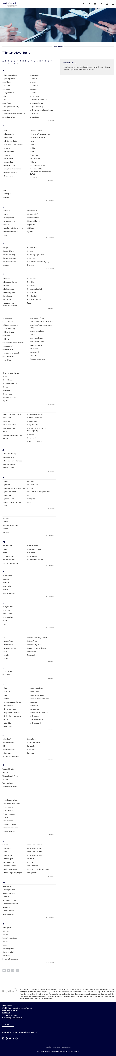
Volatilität (30, 859)
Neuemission (7, 586)
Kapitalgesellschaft (9, 492)
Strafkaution (31, 749)
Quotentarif (6, 675)
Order (4, 624)
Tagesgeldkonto (8, 769)
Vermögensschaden (9, 866)
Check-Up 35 (6, 194)
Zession (5, 945)
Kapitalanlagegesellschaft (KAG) (13, 488)
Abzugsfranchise (8, 93)
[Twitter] (10, 1038)
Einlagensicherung (8, 251)
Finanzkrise (6, 299)
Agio (4, 96)
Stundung (30, 753)
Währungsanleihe (8, 890)
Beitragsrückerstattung (10, 172)
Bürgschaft (33, 177)
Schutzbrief (6, 739)
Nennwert (5, 583)
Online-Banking (7, 617)
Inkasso (5, 439)
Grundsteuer (34, 355)
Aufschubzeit (34, 96)
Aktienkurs (6, 110)
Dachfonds (6, 211)
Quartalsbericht (7, 671)
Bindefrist (33, 144)
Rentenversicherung (37, 695)
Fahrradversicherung (9, 282)
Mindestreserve (32, 546)
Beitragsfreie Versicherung (11, 169)
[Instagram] (16, 1038)
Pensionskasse (7, 645)
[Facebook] (7, 1038)
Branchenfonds (35, 158)
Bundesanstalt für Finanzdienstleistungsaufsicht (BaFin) (40, 171)
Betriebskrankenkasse (37, 137)
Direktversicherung (33, 221)
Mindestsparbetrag (34, 549)
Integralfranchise (33, 425)
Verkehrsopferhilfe (8, 862)
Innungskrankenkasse (35, 414)
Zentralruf (6, 942)
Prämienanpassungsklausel (37, 637)
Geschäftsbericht (8, 356)
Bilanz (32, 141)
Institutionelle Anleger (34, 418)
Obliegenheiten (7, 607)
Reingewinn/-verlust (9, 709)
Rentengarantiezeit (36, 688)
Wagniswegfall (7, 886)
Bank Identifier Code (9, 141)
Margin (4, 549)
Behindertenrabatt (8, 165)
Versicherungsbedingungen (12, 873)
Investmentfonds (33, 438)
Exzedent (30, 265)
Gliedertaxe (33, 348)
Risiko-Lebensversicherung (39, 712)
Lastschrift (6, 518)
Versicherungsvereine (34, 855)
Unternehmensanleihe (10, 828)
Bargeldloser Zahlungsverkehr (12, 144)
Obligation (6, 610)
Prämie (4, 658)
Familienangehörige (9, 292)
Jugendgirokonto (8, 464)
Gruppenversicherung (37, 359)
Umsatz (5, 817)
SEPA (4, 746)
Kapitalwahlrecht (8, 499)
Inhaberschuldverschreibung (12, 435)
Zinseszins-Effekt (8, 952)
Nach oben (50, 120)
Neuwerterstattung (9, 593)
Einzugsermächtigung (10, 258)
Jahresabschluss (8, 457)
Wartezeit (5, 897)
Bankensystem (7, 137)
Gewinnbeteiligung (36, 338)
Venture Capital (7, 859)
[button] (4, 970)
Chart (4, 190)
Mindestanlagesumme (10, 563)
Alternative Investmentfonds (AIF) (14, 114)
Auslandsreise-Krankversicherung (41, 110)
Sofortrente (6, 753)
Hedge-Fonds (7, 394)
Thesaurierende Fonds (10, 776)
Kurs (28, 502)
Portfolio (5, 655)
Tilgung (5, 779)
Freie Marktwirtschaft (34, 289)
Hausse (5, 387)
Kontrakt (30, 488)
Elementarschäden (9, 262)
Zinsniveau (6, 955)
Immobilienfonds (8, 418)
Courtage (5, 197)
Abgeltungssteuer (8, 79)
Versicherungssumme (34, 852)
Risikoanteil (34, 705)
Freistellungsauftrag (34, 292)
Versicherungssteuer (34, 848)
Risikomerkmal (35, 709)
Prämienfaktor (32, 641)
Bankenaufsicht (8, 134)
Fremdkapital (31, 296)
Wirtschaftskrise (8, 914)
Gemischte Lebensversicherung (13, 342)
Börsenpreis (34, 155)
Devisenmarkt (32, 211)
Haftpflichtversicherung (10, 373)
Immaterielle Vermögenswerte (12, 414)
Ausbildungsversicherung (38, 99)
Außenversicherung (36, 103)
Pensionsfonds (7, 641)
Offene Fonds (7, 614)
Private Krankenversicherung (37, 648)
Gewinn (32, 335)
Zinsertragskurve (8, 949)
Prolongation (31, 655)
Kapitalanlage (7, 485)
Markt (4, 553)
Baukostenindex (8, 151)
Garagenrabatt (7, 318)
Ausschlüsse (34, 114)
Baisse (4, 131)
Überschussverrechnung (11, 803)
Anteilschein (34, 86)
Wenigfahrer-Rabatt (9, 900)
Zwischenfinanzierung (10, 959)
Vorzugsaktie (31, 873)
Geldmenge (6, 335)
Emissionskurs (32, 248)
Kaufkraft (30, 481)
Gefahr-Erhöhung (8, 328)
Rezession (33, 702)
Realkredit (6, 698)
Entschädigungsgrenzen (35, 255)
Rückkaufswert (35, 716)
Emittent (30, 251)
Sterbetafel (31, 746)
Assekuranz (34, 89)
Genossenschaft (8, 349)
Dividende (30, 228)
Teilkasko (5, 772)
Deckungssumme (8, 221)
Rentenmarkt (34, 692)
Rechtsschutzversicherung (11, 702)
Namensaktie (7, 576)
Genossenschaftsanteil (10, 353)
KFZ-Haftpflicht (32, 485)
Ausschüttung (35, 117)
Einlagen (5, 248)
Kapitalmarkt (7, 495)
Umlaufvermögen (8, 814)
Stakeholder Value (33, 742)
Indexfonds (6, 421)
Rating (4, 695)
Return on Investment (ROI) (39, 698)
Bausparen (6, 155)
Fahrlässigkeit (7, 278)
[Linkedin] (3, 1038)
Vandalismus (7, 855)
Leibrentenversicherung (10, 525)
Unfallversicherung (9, 824)
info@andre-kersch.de (14, 1018)
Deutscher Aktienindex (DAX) (12, 228)
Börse (32, 151)
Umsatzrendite (7, 821)
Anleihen (33, 82)
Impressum (56, 1047)
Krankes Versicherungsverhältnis (38, 492)
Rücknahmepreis (35, 723)
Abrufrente (6, 86)
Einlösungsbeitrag (8, 255)
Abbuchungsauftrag (9, 75)
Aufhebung (33, 93)
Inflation (5, 432)
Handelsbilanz (7, 380)
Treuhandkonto (7, 783)
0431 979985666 (11, 1015)
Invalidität (30, 434)
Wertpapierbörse (8, 911)
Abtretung (6, 89)
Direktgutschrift (32, 214)
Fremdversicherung (34, 299)
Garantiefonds (7, 321)
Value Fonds (6, 848)
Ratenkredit (6, 692)
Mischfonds (31, 553)
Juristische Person (9, 468)
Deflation (5, 225)
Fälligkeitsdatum (8, 289)
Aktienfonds (6, 103)
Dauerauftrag (7, 214)
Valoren (5, 845)
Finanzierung (7, 296)
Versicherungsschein (34, 845)
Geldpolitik (6, 339)
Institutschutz (32, 421)
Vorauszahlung (32, 866)
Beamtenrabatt (7, 162)
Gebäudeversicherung (10, 325)
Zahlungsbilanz (7, 928)
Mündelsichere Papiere (35, 560)
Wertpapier (6, 907)
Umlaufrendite (7, 810)
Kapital (4, 481)
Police (4, 652)
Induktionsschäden (9, 428)
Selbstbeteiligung (8, 742)
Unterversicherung (8, 831)
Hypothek (5, 401)
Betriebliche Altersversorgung (40, 134)
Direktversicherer (33, 218)
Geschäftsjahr (7, 360)
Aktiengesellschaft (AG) (10, 106)
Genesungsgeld (7, 346)
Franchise (30, 282)
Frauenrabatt (32, 285)
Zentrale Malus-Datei (9, 938)
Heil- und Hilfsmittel (9, 397)
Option (4, 621)
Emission (5, 265)
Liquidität (5, 532)
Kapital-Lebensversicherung (12, 502)
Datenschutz (66, 1047)
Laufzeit (5, 522)
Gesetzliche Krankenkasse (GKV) (41, 321)
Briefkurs (33, 162)
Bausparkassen (7, 158)
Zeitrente (5, 931)
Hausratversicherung (9, 383)
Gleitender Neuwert (36, 345)
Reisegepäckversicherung (11, 712)
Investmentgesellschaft (35, 441)
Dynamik (30, 232)
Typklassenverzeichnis (10, 786)
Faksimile (5, 285)
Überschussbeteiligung (10, 800)
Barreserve (6, 148)
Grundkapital (34, 352)
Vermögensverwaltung (10, 869)
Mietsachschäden (8, 560)
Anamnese (33, 79)
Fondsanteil (31, 278)
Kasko (4, 506)
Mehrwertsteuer (8, 556)
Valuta (4, 852)
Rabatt (4, 688)
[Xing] (13, 1038)
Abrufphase (6, 82)
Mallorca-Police (7, 546)
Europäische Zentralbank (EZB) (38, 262)
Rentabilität (6, 723)
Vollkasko (30, 862)
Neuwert (5, 590)
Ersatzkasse (31, 258)
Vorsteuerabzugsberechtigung (38, 869)
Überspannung (7, 807)
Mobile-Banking (32, 556)
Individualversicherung (10, 425)
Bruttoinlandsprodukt (37, 165)
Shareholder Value (8, 749)
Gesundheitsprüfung (37, 331)
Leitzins (5, 529)
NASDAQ (5, 579)
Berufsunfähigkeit (36, 131)
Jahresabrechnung (9, 454)
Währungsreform (8, 893)
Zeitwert (5, 935)
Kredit (29, 495)
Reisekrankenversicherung (11, 716)
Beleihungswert (7, 176)
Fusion (29, 303)
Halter (4, 376)
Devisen (5, 235)
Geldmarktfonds (8, 332)
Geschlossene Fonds (37, 318)
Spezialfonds (31, 739)
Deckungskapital (8, 218)
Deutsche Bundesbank (10, 232)
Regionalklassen (8, 705)
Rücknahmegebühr (36, 719)
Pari (3, 637)
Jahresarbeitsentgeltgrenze (12, 461)
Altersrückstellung (8, 117)
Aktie (4, 99)
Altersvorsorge (35, 75)
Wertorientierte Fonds (10, 904)
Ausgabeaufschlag (36, 106)
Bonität (32, 148)
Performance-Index (9, 648)
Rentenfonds (7, 726)
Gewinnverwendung (37, 341)
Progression (31, 652)
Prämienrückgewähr (34, 645)
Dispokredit (31, 225)
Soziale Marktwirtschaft (10, 756)
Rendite (5, 719)
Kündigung (31, 499)
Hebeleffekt (6, 390)
